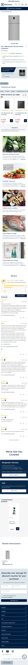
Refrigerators (7, 11)
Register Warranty (14, 475)
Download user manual (8, 87)
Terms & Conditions (7, 658)
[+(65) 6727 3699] (24, 657)
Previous (1, 8)
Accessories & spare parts (8, 622)
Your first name (5, 585)
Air (2, 619)
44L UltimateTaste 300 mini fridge (21, 113)
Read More (14, 490)
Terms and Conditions (6, 597)
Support (13, 91)
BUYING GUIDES (5, 641)
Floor (3, 615)
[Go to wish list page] (19, 4)
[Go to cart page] (23, 4)
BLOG (2, 645)
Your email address (6, 591)
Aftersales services (6, 626)
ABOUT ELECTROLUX (6, 634)
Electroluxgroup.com (7, 654)
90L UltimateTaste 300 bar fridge (7, 113)
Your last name (17, 585)
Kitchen (3, 607)
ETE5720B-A (5, 561)
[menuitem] (6, 4)
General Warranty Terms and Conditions (12, 471)
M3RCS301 (11, 517)
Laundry (3, 611)
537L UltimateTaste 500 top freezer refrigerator (7, 563)
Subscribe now (14, 600)
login (16, 468)
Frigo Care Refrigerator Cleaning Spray (13, 522)
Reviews (7, 91)
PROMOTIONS (4, 637)
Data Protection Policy (17, 658)
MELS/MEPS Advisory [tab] (14, 1)
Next (26, 8)
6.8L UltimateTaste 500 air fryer (8, 74)
